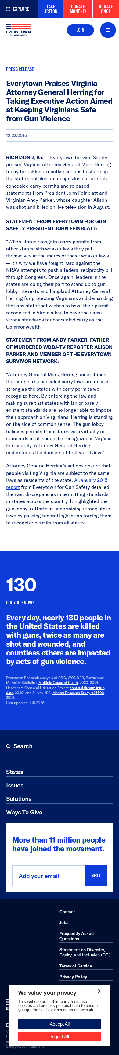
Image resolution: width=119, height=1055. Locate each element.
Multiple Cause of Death (58, 682)
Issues (14, 785)
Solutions (18, 798)
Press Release (20, 69)
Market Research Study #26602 (78, 692)
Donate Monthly (78, 9)
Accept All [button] (60, 1024)
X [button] (99, 991)
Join (80, 30)
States (14, 771)
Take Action (50, 9)
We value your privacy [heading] (47, 993)
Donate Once (106, 9)
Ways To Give (24, 812)
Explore (21, 9)
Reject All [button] (59, 1036)
